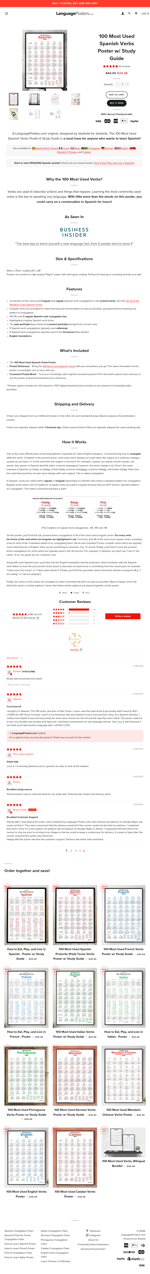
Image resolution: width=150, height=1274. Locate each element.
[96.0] (75, 639)
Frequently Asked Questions (93, 1244)
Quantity (108, 84)
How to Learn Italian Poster (19, 1257)
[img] (14, 666)
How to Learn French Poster (19, 1248)
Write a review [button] (123, 616)
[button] (111, 66)
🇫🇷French (64, 148)
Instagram (94, 1235)
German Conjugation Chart (55, 1235)
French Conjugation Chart (18, 1253)
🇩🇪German (107, 148)
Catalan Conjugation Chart (55, 1248)
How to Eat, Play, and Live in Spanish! (114, 163)
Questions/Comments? (93, 1249)
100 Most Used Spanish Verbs (59, 366)
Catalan (87, 152)
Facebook (94, 1231)
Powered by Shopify (135, 1239)
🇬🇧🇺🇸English (121, 148)
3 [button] (75, 851)
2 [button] (71, 851)
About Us (93, 1240)
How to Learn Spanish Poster (20, 1244)
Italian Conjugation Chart (54, 1231)
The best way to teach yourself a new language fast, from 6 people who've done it (74, 243)
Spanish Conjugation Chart (18, 1231)
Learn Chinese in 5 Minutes (55, 1261)
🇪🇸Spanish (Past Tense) (45, 148)
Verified (74, 649)
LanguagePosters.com (133, 1235)
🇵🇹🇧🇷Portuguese (90, 148)
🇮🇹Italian (75, 148)
